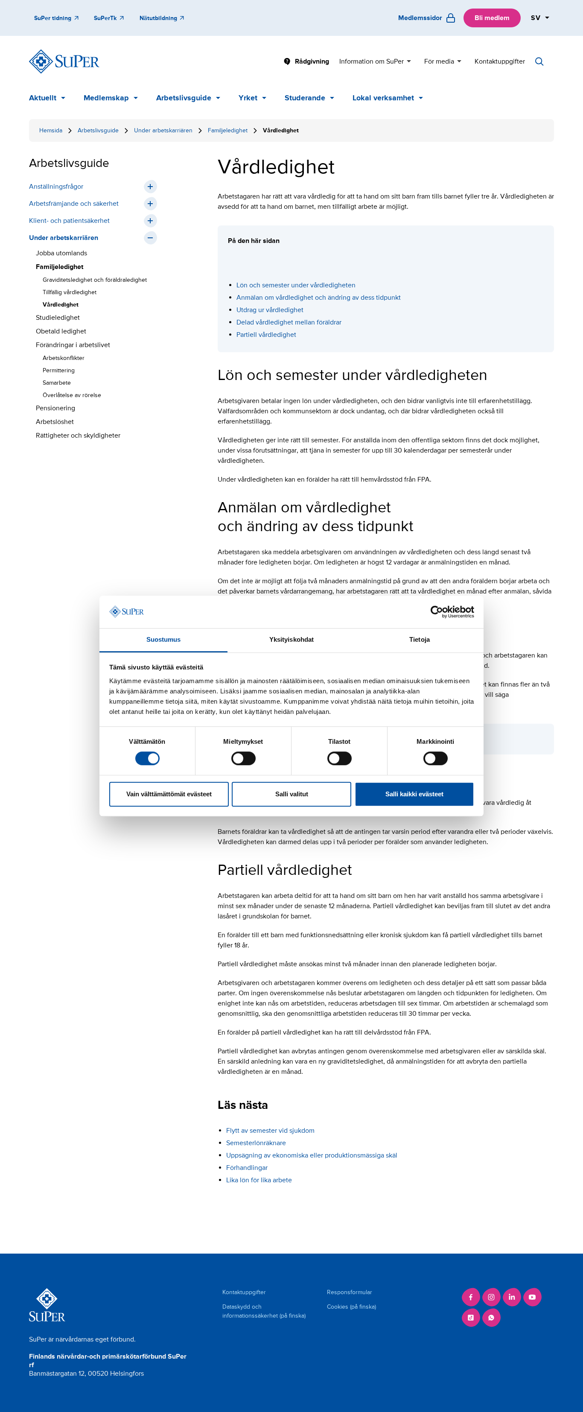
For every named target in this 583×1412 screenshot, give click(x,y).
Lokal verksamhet (383, 97)
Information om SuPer (371, 61)
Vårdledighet (61, 304)
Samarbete (57, 382)
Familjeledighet (228, 130)
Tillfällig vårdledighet (69, 292)
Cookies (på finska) (351, 1306)
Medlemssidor (420, 18)
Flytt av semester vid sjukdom (270, 1130)
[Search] (539, 61)
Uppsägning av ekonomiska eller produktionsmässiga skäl (311, 1155)
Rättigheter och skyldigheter (78, 435)
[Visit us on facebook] (471, 1297)
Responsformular (349, 1292)
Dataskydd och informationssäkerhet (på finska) (264, 1311)
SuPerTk (105, 18)
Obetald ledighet (61, 331)
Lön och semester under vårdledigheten (296, 285)
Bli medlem (492, 18)
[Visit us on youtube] (532, 1297)
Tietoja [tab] (419, 639)
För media (439, 61)
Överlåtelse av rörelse (72, 395)
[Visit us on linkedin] (512, 1297)
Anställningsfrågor (56, 186)
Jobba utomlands (61, 253)
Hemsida (50, 130)
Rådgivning (312, 61)
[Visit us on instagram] (491, 1297)
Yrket (248, 97)
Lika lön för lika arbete (259, 1180)
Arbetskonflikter (64, 358)
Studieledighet (58, 317)
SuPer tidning (52, 18)
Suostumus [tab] (163, 639)
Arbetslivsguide (183, 97)
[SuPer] (64, 61)
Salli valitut (291, 794)
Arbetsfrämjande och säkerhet (74, 203)
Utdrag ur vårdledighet (269, 310)
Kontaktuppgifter (500, 61)
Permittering (59, 370)
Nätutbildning (158, 18)
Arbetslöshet (55, 422)
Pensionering (55, 408)
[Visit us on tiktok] (471, 1318)
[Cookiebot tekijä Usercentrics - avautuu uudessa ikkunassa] (436, 611)
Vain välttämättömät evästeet (169, 794)
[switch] (243, 758)
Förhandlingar (247, 1168)
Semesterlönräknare (256, 1143)
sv (536, 18)
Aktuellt (42, 97)
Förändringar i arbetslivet (73, 345)
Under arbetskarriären (163, 130)
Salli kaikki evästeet (414, 794)
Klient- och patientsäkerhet (69, 220)
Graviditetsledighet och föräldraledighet (95, 280)
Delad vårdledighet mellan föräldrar (288, 322)
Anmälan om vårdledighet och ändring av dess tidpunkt (318, 297)
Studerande (305, 97)
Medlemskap (106, 97)
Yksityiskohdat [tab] (291, 639)
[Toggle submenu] (150, 186)
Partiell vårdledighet (266, 334)
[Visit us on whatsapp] (491, 1318)
